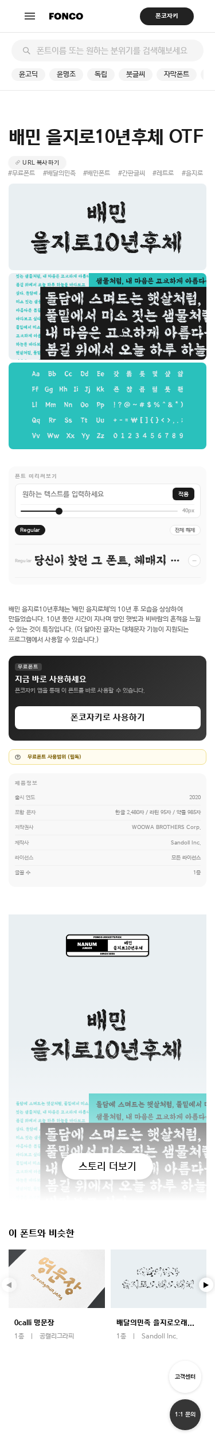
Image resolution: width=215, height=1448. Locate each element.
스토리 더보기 (107, 1166)
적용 (183, 494)
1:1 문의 (185, 1414)
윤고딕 (28, 74)
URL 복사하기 (40, 162)
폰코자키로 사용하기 (108, 717)
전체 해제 (185, 530)
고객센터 (185, 1376)
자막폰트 (176, 74)
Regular (30, 530)
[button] (206, 1285)
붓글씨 (135, 74)
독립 (101, 74)
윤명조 (66, 74)
